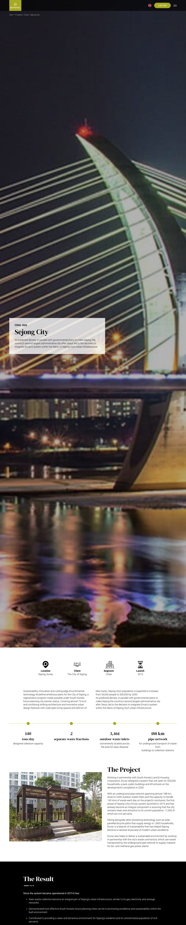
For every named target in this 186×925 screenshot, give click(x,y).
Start (11, 15)
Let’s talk (162, 5)
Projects (18, 15)
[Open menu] (175, 5)
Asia (24, 325)
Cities (26, 15)
